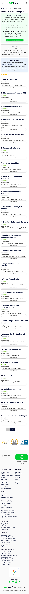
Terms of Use (21, 587)
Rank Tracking (5, 484)
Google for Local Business (8, 527)
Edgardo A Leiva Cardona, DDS (14, 93)
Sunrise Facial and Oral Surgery (15, 416)
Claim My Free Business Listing (14, 40)
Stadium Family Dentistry (13, 292)
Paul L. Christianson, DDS (13, 402)
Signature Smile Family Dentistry (15, 222)
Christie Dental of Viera (12, 389)
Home (2, 8)
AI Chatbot (4, 518)
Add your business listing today (11, 64)
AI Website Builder (6, 488)
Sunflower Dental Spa (11, 163)
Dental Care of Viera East (12, 106)
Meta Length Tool (6, 557)
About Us (18, 472)
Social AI (3, 481)
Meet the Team (19, 474)
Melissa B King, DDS (10, 80)
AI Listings (4, 479)
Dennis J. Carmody (10, 362)
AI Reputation (5, 483)
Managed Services (6, 503)
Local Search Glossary (7, 562)
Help (16, 479)
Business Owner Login (7, 497)
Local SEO (3, 505)
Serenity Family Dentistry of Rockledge (13, 335)
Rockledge (12, 8)
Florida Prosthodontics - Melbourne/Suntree (11, 236)
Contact (17, 481)
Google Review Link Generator (9, 559)
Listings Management (7, 475)
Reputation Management (8, 511)
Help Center (4, 494)
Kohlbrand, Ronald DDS (12, 349)
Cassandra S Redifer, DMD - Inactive (12, 208)
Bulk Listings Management (8, 540)
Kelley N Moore (9, 376)
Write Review (13, 87)
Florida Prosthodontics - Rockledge (11, 192)
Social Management (6, 509)
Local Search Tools (6, 552)
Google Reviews (5, 524)
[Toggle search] (2, 3)
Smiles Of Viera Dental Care (13, 119)
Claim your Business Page (8, 539)
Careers (17, 475)
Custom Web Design (6, 507)
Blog (16, 483)
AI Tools (3, 477)
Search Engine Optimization (9, 516)
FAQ (2, 496)
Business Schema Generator (9, 555)
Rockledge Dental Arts (11, 148)
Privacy (15, 587)
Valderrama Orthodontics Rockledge (11, 177)
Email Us (8, 455)
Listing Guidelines (6, 542)
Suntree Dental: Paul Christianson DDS (10, 306)
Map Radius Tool (5, 553)
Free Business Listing (22, 457)
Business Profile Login (7, 537)
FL (6, 8)
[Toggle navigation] (26, 3)
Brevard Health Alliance (12, 250)
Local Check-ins (5, 486)
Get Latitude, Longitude (7, 561)
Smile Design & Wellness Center (15, 321)
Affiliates (17, 477)
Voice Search (4, 529)
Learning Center (5, 564)
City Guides (4, 546)
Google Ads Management (8, 512)
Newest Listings (5, 544)
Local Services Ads (6, 514)
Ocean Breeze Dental (11, 279)
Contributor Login (6, 535)
